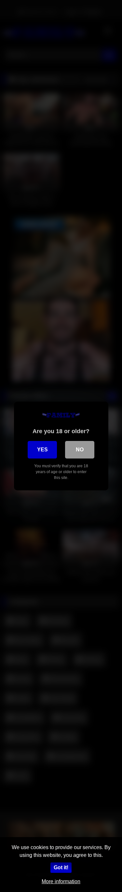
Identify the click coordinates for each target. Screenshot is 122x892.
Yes (42, 449)
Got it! (61, 867)
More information (61, 881)
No (80, 449)
